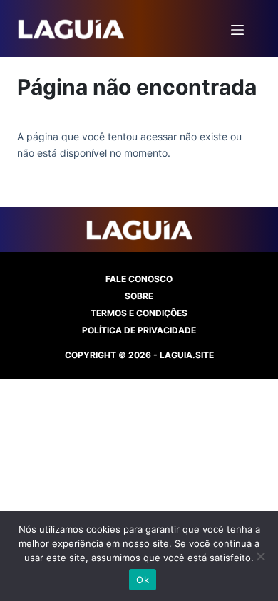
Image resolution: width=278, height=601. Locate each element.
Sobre (139, 296)
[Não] (260, 556)
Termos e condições (139, 313)
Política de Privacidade (139, 330)
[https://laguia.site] (70, 28)
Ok (142, 579)
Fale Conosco (139, 278)
